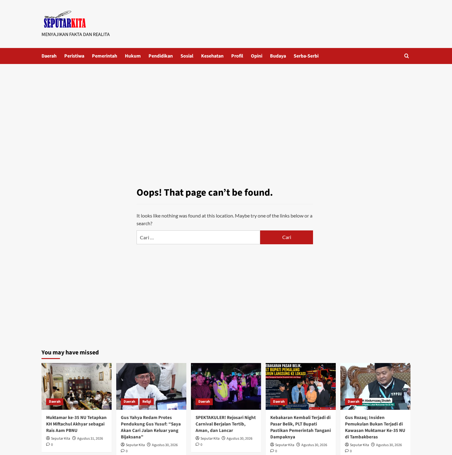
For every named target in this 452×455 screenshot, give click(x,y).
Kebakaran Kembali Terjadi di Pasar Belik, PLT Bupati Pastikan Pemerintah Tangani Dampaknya (300, 427)
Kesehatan (212, 56)
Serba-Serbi (306, 56)
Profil (237, 56)
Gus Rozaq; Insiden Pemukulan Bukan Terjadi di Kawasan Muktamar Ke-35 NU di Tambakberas (375, 427)
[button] (406, 55)
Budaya (278, 56)
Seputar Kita (60, 438)
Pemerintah (104, 56)
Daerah (49, 56)
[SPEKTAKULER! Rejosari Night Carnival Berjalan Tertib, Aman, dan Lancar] (226, 386)
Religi (146, 401)
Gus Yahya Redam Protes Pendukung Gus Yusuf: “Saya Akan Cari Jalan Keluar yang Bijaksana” (151, 427)
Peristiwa (74, 56)
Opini (256, 56)
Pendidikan (161, 56)
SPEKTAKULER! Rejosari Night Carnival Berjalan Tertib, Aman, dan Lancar (226, 424)
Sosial (186, 56)
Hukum (133, 56)
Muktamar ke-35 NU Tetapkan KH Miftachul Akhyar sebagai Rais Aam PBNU (76, 424)
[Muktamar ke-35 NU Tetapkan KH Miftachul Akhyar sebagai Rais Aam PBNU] (77, 386)
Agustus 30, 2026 (165, 445)
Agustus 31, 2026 (90, 438)
